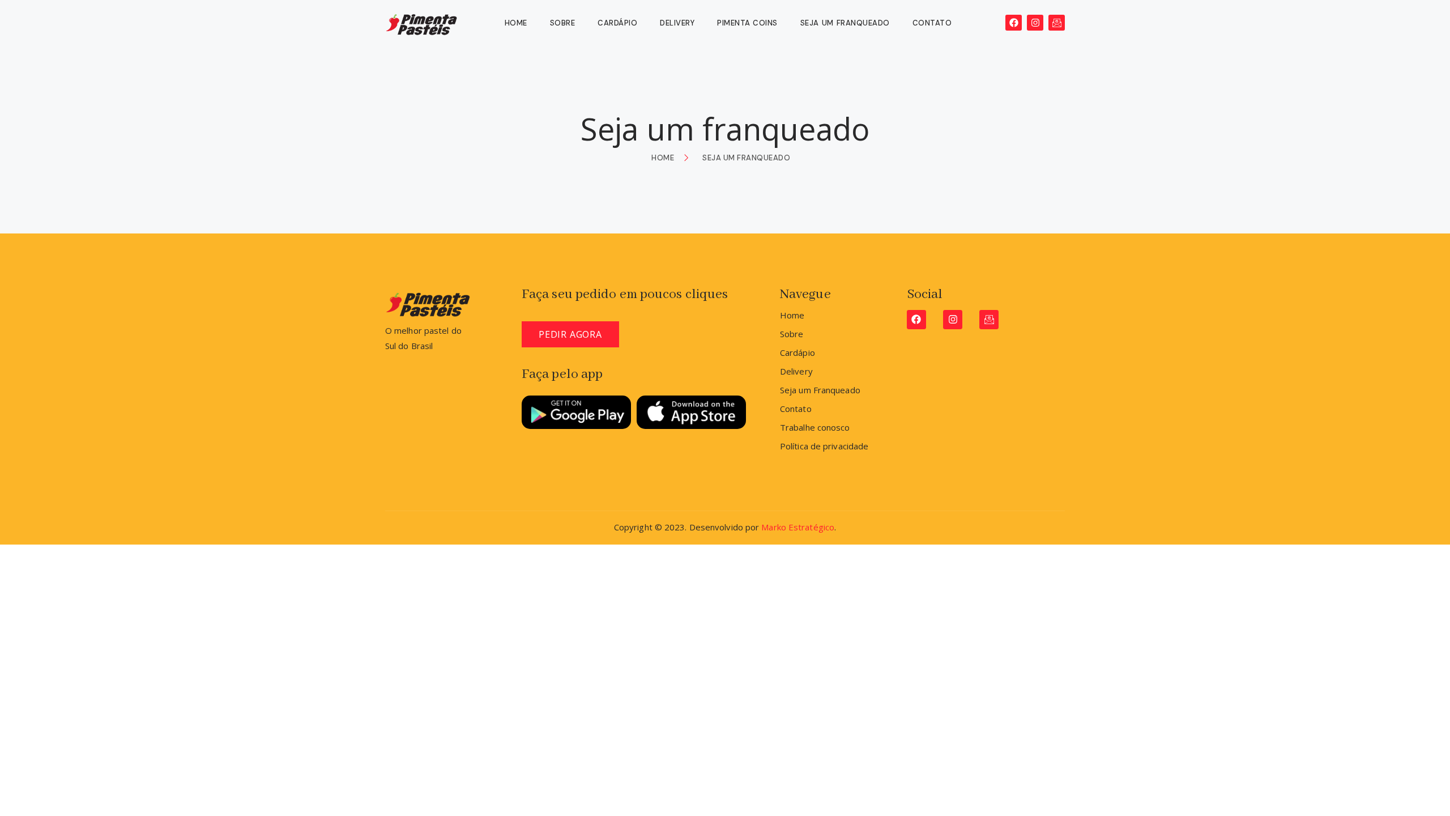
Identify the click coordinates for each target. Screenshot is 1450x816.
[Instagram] (1035, 23)
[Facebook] (1013, 23)
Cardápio (617, 23)
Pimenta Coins (747, 23)
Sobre (562, 23)
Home (516, 23)
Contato (932, 23)
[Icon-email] (1056, 23)
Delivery (677, 23)
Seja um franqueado (845, 23)
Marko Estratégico (797, 527)
